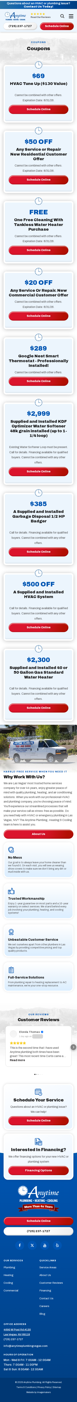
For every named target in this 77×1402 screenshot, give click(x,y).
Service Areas (47, 1267)
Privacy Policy (44, 1387)
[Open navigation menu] (70, 16)
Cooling (8, 1282)
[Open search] (62, 16)
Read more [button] (17, 1060)
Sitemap (57, 1387)
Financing (45, 1290)
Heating (8, 1275)
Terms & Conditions (26, 1387)
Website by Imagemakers (38, 1392)
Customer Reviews (51, 1282)
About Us (38, 834)
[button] (3, 1047)
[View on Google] (13, 1033)
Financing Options (38, 1170)
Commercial (11, 1290)
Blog (42, 1313)
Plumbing (9, 1267)
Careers (44, 1306)
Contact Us (46, 1298)
